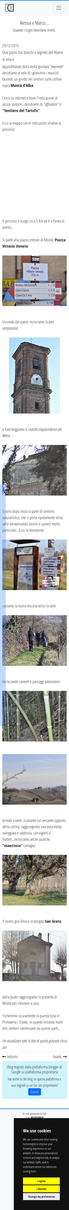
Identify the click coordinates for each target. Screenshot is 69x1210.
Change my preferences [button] (41, 1196)
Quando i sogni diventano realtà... (34, 30)
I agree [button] (41, 1181)
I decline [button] (41, 1189)
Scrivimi (35, 1092)
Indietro (12, 1056)
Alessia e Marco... (34, 22)
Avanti (57, 1056)
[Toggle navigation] (58, 8)
